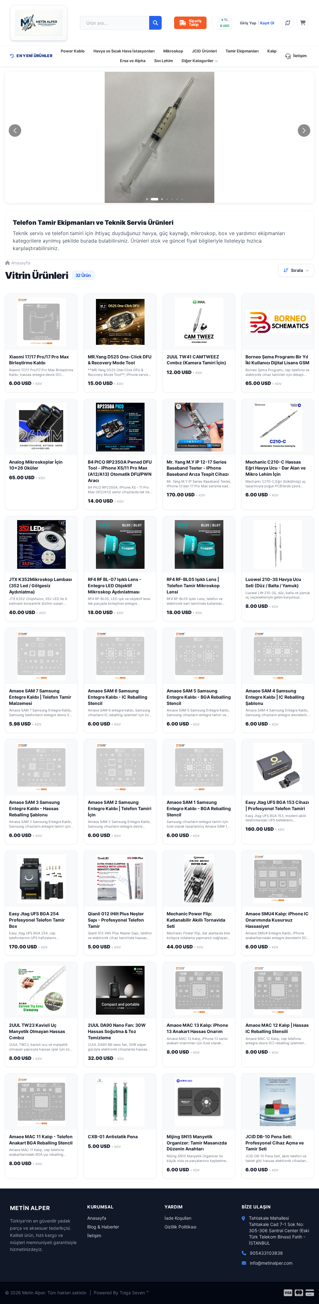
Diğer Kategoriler (197, 60)
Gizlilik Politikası (180, 1226)
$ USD (224, 25)
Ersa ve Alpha (132, 60)
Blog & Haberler (103, 1226)
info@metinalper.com (271, 1263)
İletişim (300, 55)
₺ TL (224, 20)
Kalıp (272, 51)
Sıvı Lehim (163, 60)
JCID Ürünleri (204, 51)
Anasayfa (20, 262)
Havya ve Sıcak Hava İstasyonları (124, 51)
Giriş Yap (248, 23)
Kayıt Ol (267, 23)
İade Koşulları (177, 1218)
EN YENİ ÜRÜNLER (34, 55)
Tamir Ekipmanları (242, 51)
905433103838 (266, 1253)
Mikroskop (173, 51)
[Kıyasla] (288, 23)
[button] (147, 199)
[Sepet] (303, 23)
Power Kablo (73, 51)
